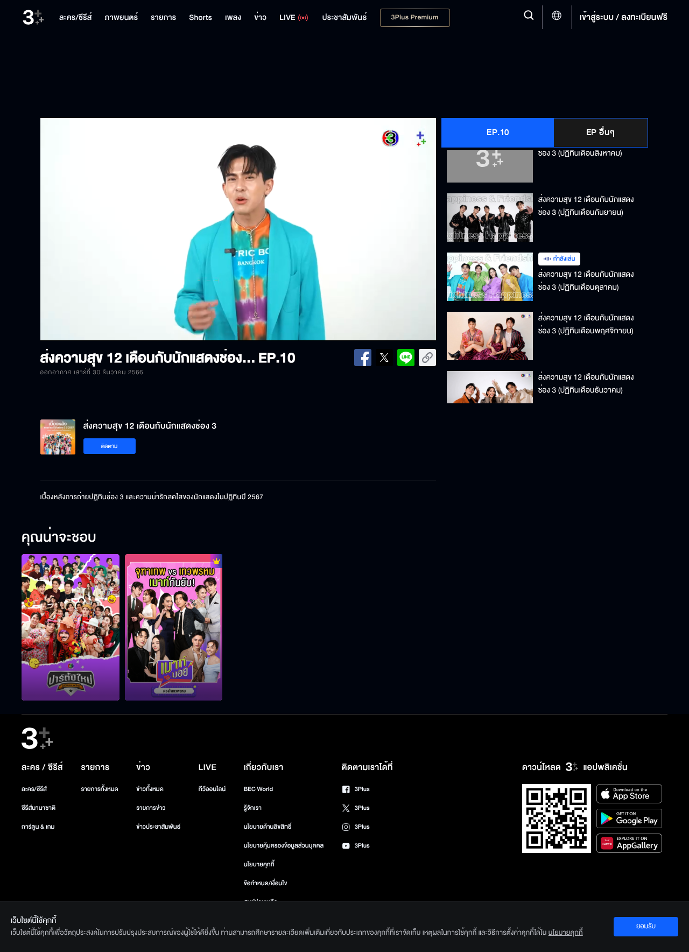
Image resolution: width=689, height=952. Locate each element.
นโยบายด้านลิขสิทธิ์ (268, 827)
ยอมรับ (646, 926)
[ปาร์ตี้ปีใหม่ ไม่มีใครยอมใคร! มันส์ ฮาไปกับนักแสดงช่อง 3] (70, 627)
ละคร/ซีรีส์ (34, 789)
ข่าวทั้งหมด (150, 789)
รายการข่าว (150, 808)
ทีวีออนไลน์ (212, 789)
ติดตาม (109, 446)
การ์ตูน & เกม (38, 827)
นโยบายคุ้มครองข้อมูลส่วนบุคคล (284, 846)
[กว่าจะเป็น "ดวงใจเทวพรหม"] (174, 627)
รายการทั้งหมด (99, 789)
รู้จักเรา (253, 808)
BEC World (258, 789)
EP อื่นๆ (600, 132)
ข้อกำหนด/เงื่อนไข (265, 883)
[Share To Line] (405, 357)
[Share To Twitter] (384, 357)
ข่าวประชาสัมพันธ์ (158, 827)
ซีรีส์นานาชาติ (38, 808)
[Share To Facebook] (362, 357)
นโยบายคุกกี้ (259, 864)
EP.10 (498, 132)
